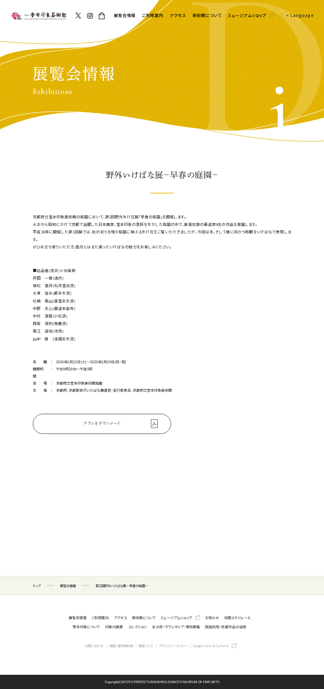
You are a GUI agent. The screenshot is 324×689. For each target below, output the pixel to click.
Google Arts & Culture (211, 645)
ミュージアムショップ (247, 15)
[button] (298, 16)
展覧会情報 (125, 15)
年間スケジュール (237, 617)
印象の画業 (114, 626)
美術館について (207, 15)
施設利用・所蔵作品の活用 (225, 626)
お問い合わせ (94, 645)
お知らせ (212, 617)
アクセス (178, 15)
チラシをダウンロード (102, 423)
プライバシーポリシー (173, 645)
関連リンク (146, 645)
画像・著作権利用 (121, 645)
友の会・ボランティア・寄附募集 (176, 626)
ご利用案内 (152, 15)
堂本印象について (86, 626)
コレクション (137, 626)
